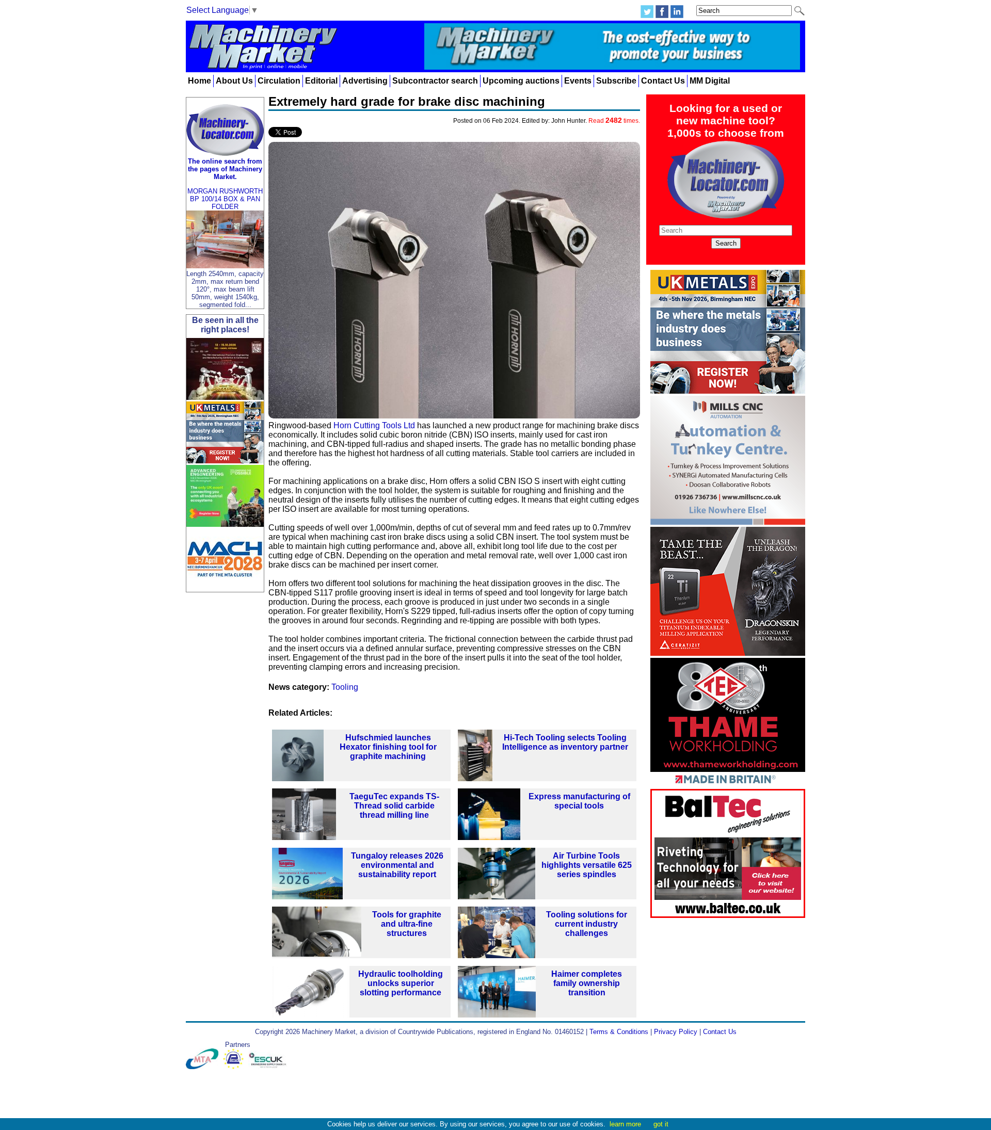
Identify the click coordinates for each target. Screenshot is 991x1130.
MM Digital (710, 80)
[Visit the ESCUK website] (269, 1067)
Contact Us (663, 80)
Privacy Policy (675, 1032)
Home (199, 80)
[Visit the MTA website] (204, 1067)
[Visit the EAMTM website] (235, 1067)
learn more (625, 1124)
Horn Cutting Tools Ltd (374, 425)
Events (578, 80)
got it (660, 1124)
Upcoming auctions (521, 80)
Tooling (344, 687)
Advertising (365, 80)
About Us (234, 80)
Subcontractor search (435, 80)
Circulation (279, 80)
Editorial (321, 80)
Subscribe (616, 80)
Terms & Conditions (618, 1032)
